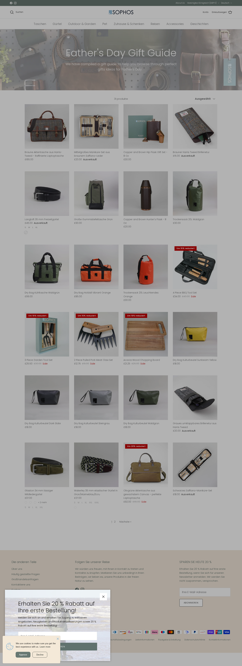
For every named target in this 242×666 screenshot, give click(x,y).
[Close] (57, 638)
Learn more (45, 647)
